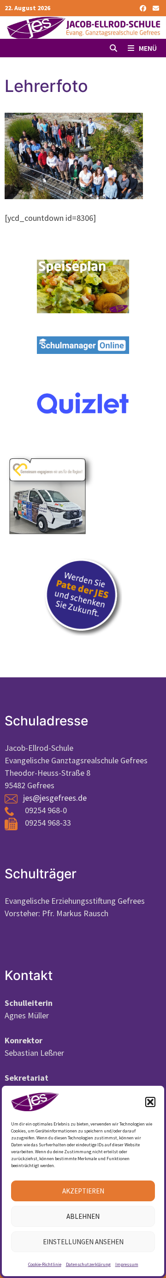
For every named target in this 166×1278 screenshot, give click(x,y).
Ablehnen (83, 1216)
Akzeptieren (83, 1191)
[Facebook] (143, 7)
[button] (150, 1102)
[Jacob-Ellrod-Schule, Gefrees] (83, 26)
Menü (147, 48)
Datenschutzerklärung (88, 1264)
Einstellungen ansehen (83, 1241)
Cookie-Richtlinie (44, 1264)
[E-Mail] (155, 7)
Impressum (126, 1264)
